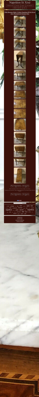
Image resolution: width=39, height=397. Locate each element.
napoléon (30, 210)
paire (17, 210)
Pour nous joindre (19, 218)
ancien (21, 210)
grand (29, 208)
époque (18, 213)
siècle (15, 213)
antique (12, 206)
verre (27, 208)
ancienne (19, 211)
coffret (28, 206)
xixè (23, 211)
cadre (25, 213)
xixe (21, 206)
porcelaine (7, 208)
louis (18, 206)
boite (10, 208)
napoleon (9, 210)
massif (24, 208)
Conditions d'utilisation (19, 221)
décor (25, 210)
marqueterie (15, 208)
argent (32, 208)
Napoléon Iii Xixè (19, 217)
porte (14, 210)
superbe (22, 213)
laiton (29, 211)
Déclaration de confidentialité (20, 220)
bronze (20, 208)
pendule (8, 206)
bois (32, 206)
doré (26, 211)
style (15, 206)
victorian (24, 206)
